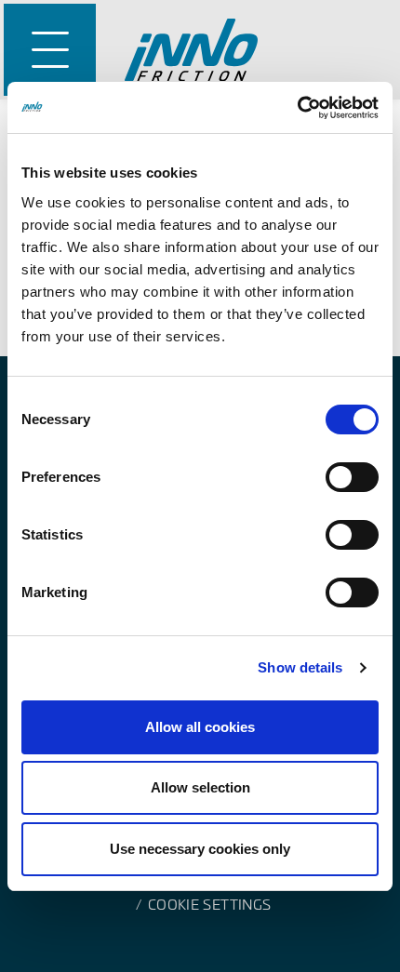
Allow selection (200, 787)
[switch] (352, 477)
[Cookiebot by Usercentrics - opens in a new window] (297, 108)
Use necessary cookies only (200, 849)
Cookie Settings (209, 904)
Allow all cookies (200, 727)
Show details (300, 667)
